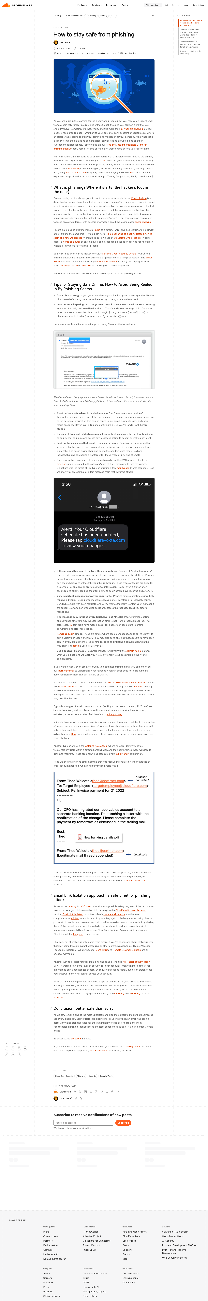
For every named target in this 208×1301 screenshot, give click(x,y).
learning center (66, 670)
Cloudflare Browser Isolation (130, 910)
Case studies (129, 1240)
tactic (76, 645)
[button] (104, 359)
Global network (51, 1296)
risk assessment (98, 1050)
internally (119, 993)
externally (135, 993)
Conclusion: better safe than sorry (190, 52)
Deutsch (92, 53)
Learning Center (132, 1046)
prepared (76, 1038)
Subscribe (123, 1122)
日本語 (120, 53)
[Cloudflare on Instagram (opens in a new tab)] (96, 1092)
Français (111, 53)
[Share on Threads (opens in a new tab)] (13, 1054)
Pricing (125, 5)
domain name (133, 650)
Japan (74, 265)
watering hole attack (96, 745)
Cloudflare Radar (132, 1236)
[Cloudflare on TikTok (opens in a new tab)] (118, 1092)
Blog (125, 1258)
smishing (61, 464)
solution (75, 918)
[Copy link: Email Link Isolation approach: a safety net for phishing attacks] (51, 895)
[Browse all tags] (153, 15)
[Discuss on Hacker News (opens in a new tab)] (7, 1048)
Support (127, 1249)
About (46, 1273)
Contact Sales (198, 5)
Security (103, 15)
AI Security (168, 1240)
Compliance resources (95, 1273)
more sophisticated (76, 172)
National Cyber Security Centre (119, 253)
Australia (86, 265)
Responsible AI (91, 1287)
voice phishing (114, 714)
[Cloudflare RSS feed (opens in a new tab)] (75, 1092)
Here (73, 734)
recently (72, 906)
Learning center (131, 1278)
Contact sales (50, 1236)
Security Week (106, 1076)
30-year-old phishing (132, 128)
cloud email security (114, 914)
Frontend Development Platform (179, 1245)
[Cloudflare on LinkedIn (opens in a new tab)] (85, 1092)
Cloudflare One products (127, 237)
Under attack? (51, 1254)
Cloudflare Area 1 (68, 686)
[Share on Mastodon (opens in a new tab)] (7, 1054)
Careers (47, 1278)
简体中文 (132, 53)
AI (130, 172)
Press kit (47, 1291)
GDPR (86, 1282)
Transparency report (94, 1291)
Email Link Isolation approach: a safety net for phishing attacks (190, 44)
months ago (123, 468)
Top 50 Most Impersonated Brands (126, 682)
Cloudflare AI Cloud (172, 1236)
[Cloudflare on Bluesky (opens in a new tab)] (107, 1092)
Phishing (92, 15)
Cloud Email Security (75, 15)
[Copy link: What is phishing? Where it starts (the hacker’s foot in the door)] (51, 187)
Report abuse (90, 1296)
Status (126, 1245)
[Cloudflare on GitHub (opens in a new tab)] (101, 1092)
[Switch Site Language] (166, 5)
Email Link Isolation (73, 914)
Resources (111, 5)
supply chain (122, 753)
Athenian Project (92, 1236)
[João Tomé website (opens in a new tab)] (76, 1098)
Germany (64, 265)
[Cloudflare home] (17, 5)
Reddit (97, 229)
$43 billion (73, 168)
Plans (46, 1231)
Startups (47, 1249)
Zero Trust (102, 949)
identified (138, 686)
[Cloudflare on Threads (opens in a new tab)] (112, 1092)
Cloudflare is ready (107, 261)
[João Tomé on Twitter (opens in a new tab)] (81, 1098)
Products (81, 5)
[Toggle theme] (173, 5)
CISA (103, 160)
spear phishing (143, 222)
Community (129, 1282)
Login (186, 5)
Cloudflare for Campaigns (97, 1240)
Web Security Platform (174, 1257)
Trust (86, 1278)
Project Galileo (90, 1231)
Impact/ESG (89, 1249)
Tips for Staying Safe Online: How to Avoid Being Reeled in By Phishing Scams (189, 34)
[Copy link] (19, 1054)
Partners (48, 1240)
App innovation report (134, 1231)
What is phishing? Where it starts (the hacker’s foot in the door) (191, 22)
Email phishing (139, 198)
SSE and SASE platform (175, 1231)
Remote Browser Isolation (127, 949)
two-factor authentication (136, 961)
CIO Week (86, 906)
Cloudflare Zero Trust (134, 880)
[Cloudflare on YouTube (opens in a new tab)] (91, 1092)
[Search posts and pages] (178, 5)
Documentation (131, 1273)
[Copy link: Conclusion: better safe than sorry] (51, 1008)
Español (101, 53)
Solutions (96, 5)
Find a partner (51, 1245)
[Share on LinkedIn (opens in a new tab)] (19, 1048)
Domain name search (54, 1258)
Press (46, 1287)
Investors (48, 1282)
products (58, 997)
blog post (78, 934)
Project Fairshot (91, 1245)
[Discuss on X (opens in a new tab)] (13, 1048)
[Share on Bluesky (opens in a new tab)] (25, 1048)
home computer (71, 241)
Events (126, 1254)
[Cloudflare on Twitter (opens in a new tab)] (80, 1092)
